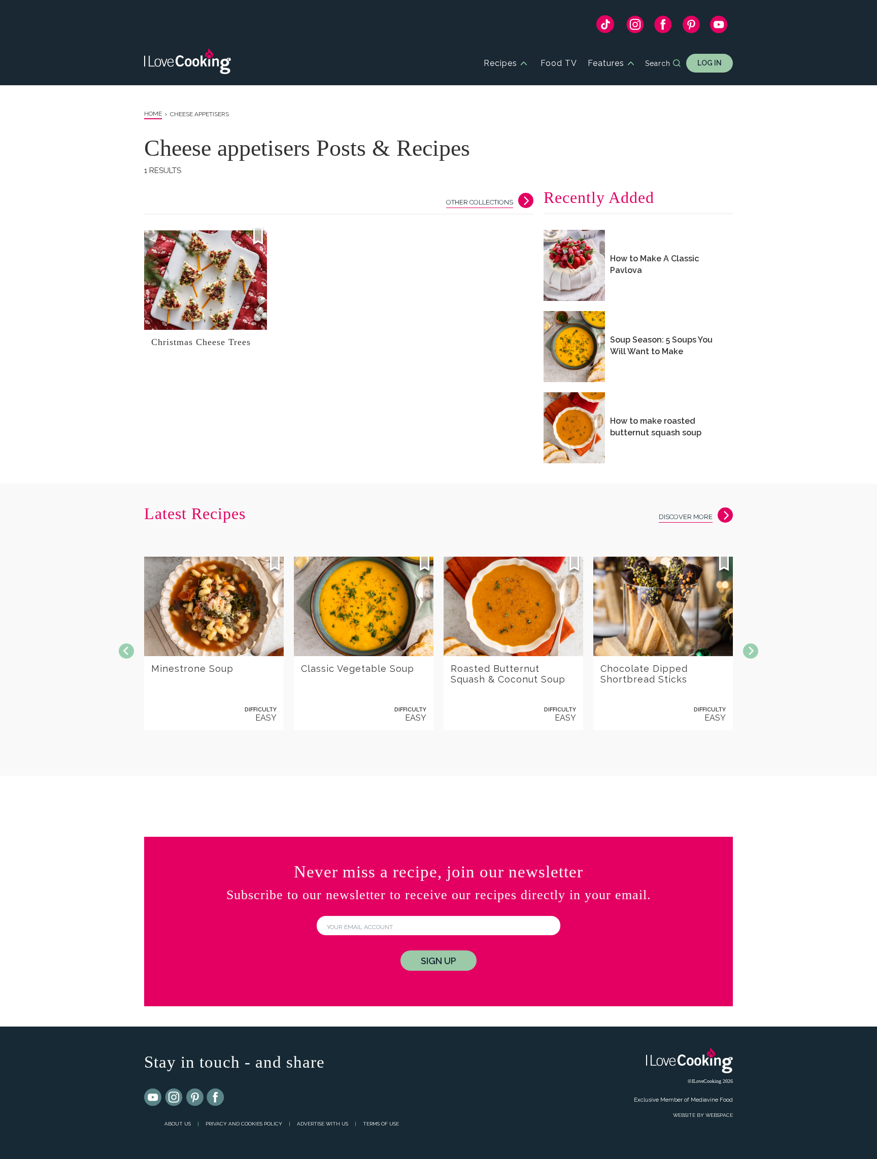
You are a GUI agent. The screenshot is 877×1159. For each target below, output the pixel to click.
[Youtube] (153, 1097)
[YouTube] (719, 27)
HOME (153, 113)
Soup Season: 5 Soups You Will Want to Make (661, 345)
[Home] (187, 63)
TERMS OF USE (381, 1124)
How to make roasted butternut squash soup (655, 426)
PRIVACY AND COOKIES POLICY (244, 1124)
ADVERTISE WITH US (322, 1124)
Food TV (559, 63)
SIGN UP (438, 961)
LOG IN (709, 63)
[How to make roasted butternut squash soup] (574, 427)
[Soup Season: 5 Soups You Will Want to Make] (574, 346)
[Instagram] (635, 27)
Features (606, 63)
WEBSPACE (719, 1115)
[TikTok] (605, 26)
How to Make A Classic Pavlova (654, 264)
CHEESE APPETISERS (199, 114)
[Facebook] (663, 27)
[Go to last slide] (126, 651)
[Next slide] (750, 651)
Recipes (500, 63)
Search (657, 63)
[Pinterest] (691, 27)
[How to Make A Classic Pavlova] (574, 265)
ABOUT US (177, 1124)
